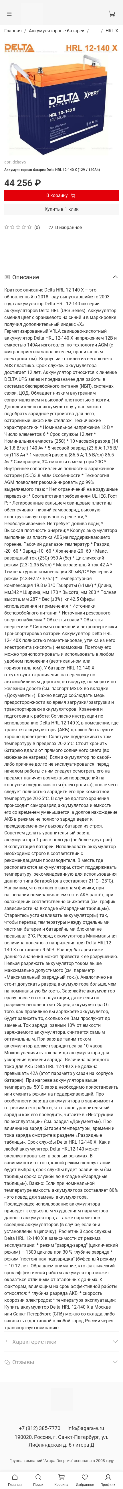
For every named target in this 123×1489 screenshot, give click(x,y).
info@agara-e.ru (86, 1428)
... (95, 31)
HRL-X (112, 31)
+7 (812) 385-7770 (39, 1428)
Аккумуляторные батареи (56, 31)
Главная (13, 31)
